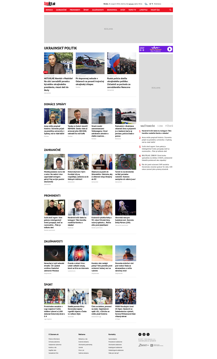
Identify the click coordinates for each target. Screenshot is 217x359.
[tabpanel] (156, 150)
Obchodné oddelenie (115, 345)
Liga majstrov (48, 319)
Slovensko (71, 316)
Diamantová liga (96, 316)
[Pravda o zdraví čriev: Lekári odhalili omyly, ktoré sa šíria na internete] (78, 253)
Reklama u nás (83, 339)
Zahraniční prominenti (121, 225)
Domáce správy (55, 104)
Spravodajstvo (112, 339)
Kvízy (122, 10)
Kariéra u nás (52, 347)
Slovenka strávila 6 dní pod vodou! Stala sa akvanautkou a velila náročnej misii (124, 267)
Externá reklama (84, 342)
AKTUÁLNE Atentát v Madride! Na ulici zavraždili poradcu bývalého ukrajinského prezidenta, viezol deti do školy (58, 84)
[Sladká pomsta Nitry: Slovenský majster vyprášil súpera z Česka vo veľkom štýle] (78, 296)
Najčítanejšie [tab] (148, 126)
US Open (117, 319)
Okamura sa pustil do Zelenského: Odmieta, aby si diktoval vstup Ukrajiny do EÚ (102, 175)
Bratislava (118, 139)
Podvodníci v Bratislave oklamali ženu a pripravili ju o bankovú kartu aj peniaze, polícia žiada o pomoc (125, 131)
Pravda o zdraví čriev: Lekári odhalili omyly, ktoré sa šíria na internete (78, 265)
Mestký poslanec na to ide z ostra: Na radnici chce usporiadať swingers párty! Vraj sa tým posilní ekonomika (54, 177)
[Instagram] (144, 334)
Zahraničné (61, 10)
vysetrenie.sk (71, 271)
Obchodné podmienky (85, 345)
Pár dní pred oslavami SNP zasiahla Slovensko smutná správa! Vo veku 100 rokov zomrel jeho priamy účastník (157, 166)
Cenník (81, 347)
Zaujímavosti (98, 10)
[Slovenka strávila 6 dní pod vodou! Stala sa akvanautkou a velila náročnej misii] (125, 253)
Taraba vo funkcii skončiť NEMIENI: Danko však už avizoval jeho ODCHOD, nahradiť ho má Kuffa (78, 130)
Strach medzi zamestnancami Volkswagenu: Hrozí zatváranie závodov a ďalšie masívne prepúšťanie (100, 131)
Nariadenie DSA (53, 353)
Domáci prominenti (49, 230)
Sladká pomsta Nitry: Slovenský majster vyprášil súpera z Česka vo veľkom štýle (77, 310)
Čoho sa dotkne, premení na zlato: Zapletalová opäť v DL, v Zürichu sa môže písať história (102, 310)
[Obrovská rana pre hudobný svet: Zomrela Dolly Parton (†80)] (125, 207)
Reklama (82, 334)
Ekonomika (112, 10)
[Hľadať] (170, 9)
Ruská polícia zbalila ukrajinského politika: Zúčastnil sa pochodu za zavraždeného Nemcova (118, 83)
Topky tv (132, 10)
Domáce (49, 10)
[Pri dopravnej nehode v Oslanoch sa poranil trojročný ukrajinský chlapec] (90, 63)
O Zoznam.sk (54, 334)
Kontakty (112, 334)
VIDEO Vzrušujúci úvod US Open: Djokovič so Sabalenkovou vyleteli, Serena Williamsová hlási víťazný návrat (125, 311)
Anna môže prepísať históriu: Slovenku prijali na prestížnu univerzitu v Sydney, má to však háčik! (54, 130)
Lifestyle (143, 10)
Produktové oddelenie (115, 342)
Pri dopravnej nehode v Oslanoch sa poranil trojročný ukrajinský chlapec (90, 81)
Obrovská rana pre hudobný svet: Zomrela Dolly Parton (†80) (124, 220)
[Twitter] (148, 334)
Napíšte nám (52, 350)
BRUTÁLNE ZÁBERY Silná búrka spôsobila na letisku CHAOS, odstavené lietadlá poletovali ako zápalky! (157, 157)
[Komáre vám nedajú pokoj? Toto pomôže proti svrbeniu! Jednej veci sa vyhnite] (102, 253)
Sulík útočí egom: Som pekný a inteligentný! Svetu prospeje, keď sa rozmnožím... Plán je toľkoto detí (53, 222)
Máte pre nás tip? (113, 353)
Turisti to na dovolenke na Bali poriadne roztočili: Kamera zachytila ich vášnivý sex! (125, 175)
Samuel (131, 4)
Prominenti (75, 10)
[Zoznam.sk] (144, 346)
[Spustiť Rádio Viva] (156, 47)
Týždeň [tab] (169, 126)
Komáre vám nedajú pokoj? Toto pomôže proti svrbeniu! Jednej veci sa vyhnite (102, 267)
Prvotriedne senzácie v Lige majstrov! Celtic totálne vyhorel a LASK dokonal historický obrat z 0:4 (54, 311)
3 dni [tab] (160, 126)
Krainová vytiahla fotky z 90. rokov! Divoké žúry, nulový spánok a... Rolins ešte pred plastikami (101, 221)
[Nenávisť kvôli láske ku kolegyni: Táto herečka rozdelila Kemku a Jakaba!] (78, 207)
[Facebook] (139, 334)
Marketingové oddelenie (116, 350)
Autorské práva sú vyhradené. (147, 341)
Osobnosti (70, 228)
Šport (86, 10)
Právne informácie (54, 339)
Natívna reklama (83, 353)
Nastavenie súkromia (55, 345)
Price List (81, 350)
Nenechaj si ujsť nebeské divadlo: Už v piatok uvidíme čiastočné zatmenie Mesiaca (54, 267)
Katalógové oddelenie (115, 347)
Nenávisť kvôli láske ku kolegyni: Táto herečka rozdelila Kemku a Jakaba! (77, 221)
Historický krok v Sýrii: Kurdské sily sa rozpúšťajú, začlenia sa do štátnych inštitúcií (78, 175)
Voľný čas (155, 10)
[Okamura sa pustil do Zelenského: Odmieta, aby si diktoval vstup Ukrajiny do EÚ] (102, 162)
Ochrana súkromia (54, 342)
